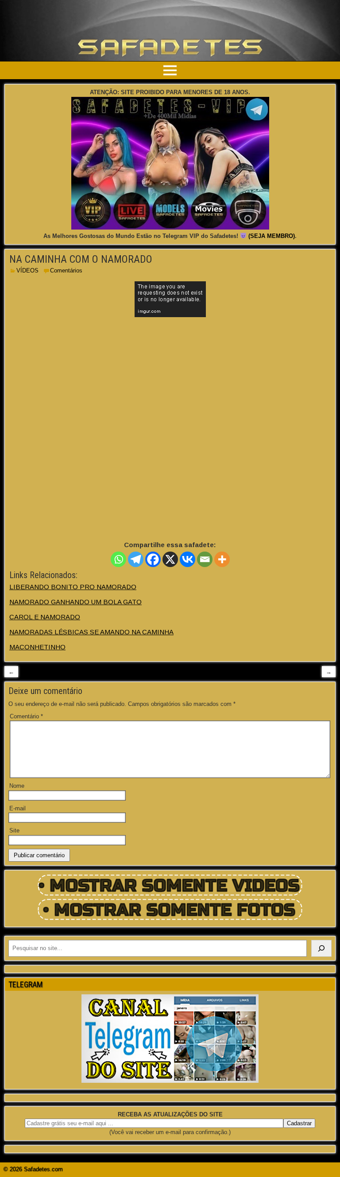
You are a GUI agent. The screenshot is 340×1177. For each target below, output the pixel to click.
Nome (16, 785)
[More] (222, 559)
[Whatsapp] (118, 559)
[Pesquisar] (321, 948)
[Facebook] (153, 559)
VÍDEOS (27, 270)
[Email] (204, 559)
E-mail (17, 808)
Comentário (26, 716)
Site (14, 830)
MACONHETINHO (37, 647)
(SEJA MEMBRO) (271, 236)
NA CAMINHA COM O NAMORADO (80, 259)
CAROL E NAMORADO (44, 617)
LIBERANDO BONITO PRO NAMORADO (72, 586)
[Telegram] (135, 559)
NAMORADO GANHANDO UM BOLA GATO (75, 602)
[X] (170, 559)
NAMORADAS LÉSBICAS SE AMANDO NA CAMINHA (91, 632)
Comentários (66, 270)
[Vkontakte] (187, 559)
